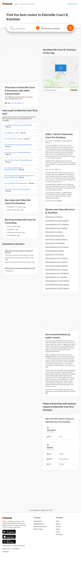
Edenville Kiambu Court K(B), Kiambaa (57, 288)
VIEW (24, 207)
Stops (58, 529)
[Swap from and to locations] (38, 28)
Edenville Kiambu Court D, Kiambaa (56, 258)
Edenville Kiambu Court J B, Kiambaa (57, 273)
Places (58, 524)
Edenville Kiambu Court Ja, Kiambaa (56, 269)
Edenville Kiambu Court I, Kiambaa (56, 277)
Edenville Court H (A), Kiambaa (55, 243)
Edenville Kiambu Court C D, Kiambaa (57, 247)
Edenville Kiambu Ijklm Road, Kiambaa (57, 284)
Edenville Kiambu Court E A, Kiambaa (57, 224)
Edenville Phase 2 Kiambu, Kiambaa (56, 266)
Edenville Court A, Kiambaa (53, 232)
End (42, 26)
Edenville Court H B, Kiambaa (54, 254)
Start (11, 26)
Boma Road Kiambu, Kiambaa (54, 251)
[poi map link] (61, 74)
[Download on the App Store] (9, 537)
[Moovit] (7, 4)
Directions (59, 534)
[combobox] (22, 29)
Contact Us (5, 551)
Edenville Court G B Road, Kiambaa (56, 239)
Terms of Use (6, 548)
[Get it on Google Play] (9, 532)
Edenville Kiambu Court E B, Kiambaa (57, 220)
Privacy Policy (15, 548)
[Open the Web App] (9, 542)
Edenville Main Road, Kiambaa (54, 236)
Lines (57, 521)
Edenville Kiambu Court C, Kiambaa (56, 262)
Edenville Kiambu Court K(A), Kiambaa (57, 281)
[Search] (70, 27)
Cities (58, 531)
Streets (58, 526)
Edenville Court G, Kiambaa (53, 217)
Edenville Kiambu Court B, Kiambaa (56, 228)
